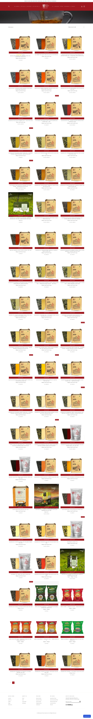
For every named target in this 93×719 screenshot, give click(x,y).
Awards (9, 698)
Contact (73, 6)
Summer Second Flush (54, 699)
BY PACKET (29, 6)
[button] (19, 54)
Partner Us (10, 704)
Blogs (9, 703)
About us (9, 699)
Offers (61, 6)
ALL (53, 6)
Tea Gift (51, 704)
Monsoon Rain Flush (53, 701)
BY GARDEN (16, 6)
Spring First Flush (53, 698)
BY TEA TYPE (36, 6)
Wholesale (56, 6)
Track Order (24, 701)
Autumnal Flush (53, 703)
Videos (9, 701)
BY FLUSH (23, 6)
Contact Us (38, 704)
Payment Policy (39, 699)
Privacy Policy (38, 701)
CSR (23, 699)
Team (23, 698)
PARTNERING (67, 6)
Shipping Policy (38, 703)
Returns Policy (38, 698)
